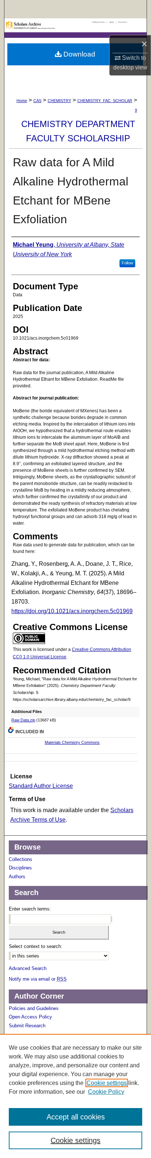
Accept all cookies (76, 1117)
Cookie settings (106, 1083)
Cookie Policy (106, 1092)
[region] (75, 1096)
